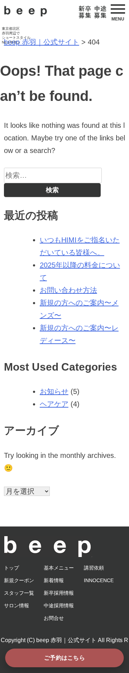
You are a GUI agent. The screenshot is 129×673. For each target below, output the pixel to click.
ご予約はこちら (64, 658)
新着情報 (54, 580)
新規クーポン (19, 580)
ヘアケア (54, 404)
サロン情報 (16, 605)
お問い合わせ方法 (68, 290)
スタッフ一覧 (19, 593)
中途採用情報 (59, 605)
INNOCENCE (99, 580)
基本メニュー (59, 568)
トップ (11, 568)
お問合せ (54, 618)
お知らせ (54, 391)
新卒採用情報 (59, 593)
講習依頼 (94, 568)
